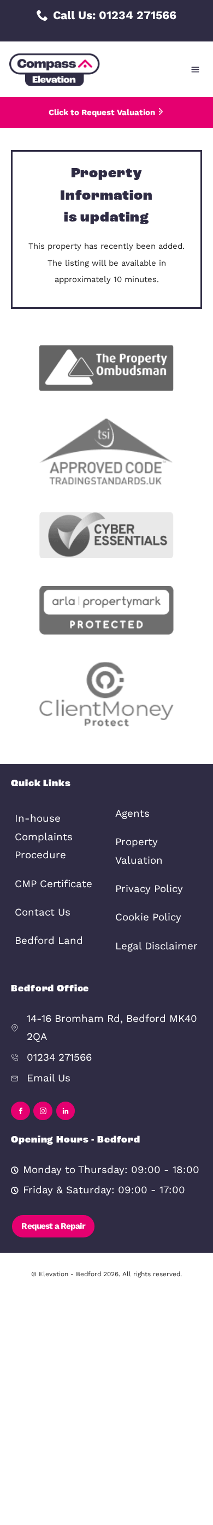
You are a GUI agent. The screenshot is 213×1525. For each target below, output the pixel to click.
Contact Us (42, 912)
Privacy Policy (149, 889)
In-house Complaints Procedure (44, 836)
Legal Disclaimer (156, 946)
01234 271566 (59, 1057)
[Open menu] (195, 69)
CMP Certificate (53, 884)
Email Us (48, 1078)
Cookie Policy (148, 917)
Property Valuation (139, 851)
